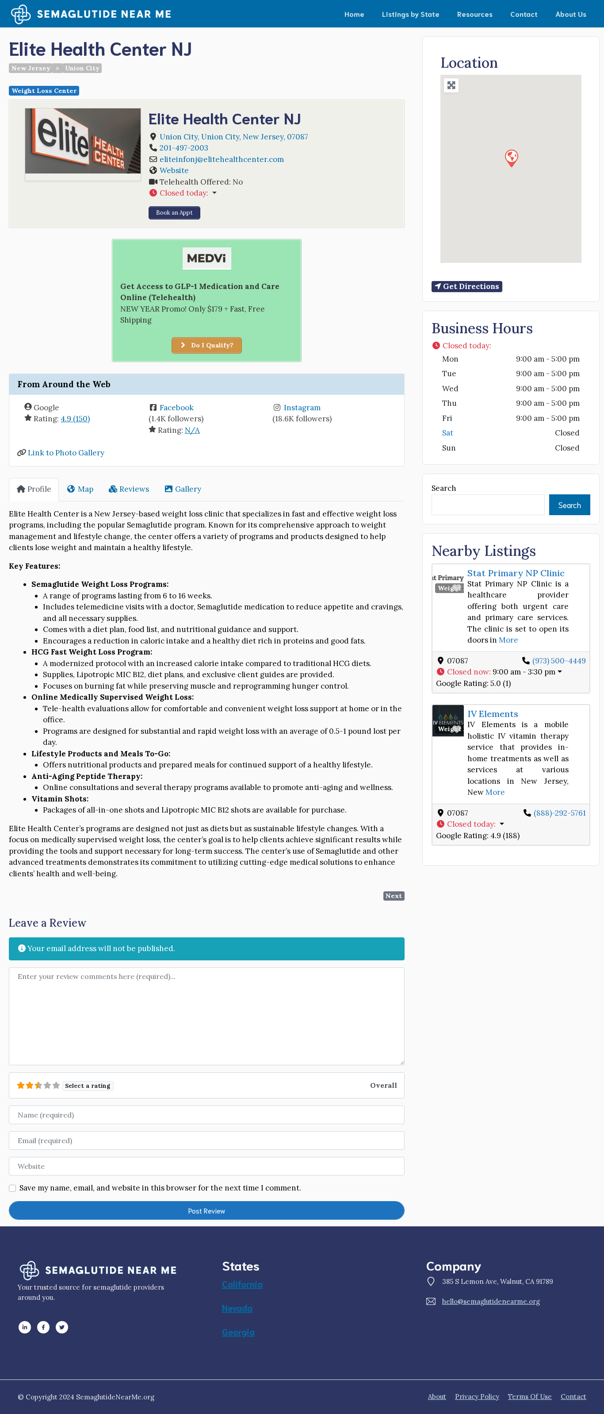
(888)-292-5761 (560, 813)
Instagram (302, 407)
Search (444, 488)
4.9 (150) (75, 419)
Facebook (177, 407)
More (508, 640)
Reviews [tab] (134, 489)
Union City (82, 68)
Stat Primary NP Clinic (516, 572)
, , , (234, 137)
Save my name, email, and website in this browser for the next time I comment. (160, 1188)
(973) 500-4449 (559, 661)
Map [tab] (85, 489)
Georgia (238, 1331)
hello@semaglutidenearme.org (491, 1301)
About (437, 1396)
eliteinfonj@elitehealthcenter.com (222, 159)
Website (174, 170)
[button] (272, 193)
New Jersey (30, 68)
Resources (475, 13)
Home (354, 13)
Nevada (237, 1307)
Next (394, 896)
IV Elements (492, 713)
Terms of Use (530, 1396)
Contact (524, 13)
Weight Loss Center (44, 91)
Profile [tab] (39, 489)
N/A (192, 430)
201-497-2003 (184, 148)
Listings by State (411, 13)
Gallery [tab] (188, 489)
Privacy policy (477, 1396)
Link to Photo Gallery (66, 453)
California (242, 1283)
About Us (570, 13)
